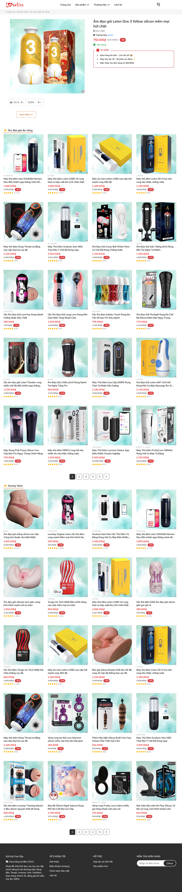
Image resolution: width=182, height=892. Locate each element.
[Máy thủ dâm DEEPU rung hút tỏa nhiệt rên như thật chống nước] (68, 425)
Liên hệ (53, 875)
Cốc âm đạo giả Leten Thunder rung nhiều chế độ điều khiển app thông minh (22, 385)
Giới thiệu (54, 861)
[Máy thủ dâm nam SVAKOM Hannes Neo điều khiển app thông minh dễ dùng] (24, 154)
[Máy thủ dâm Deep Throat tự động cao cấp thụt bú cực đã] (24, 222)
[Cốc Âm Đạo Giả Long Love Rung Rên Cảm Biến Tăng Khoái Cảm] (68, 290)
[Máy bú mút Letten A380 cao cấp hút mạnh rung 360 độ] (112, 154)
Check (170, 863)
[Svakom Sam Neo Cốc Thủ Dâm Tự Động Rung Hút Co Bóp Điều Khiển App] (112, 509)
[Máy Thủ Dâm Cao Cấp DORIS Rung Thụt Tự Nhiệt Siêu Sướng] (112, 357)
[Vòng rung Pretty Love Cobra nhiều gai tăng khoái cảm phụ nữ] (112, 781)
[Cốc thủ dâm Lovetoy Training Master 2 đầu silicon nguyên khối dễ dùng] (24, 781)
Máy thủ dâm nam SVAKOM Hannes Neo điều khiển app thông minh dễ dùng (23, 181)
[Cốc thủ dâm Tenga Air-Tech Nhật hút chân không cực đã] (24, 645)
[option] (47, 56)
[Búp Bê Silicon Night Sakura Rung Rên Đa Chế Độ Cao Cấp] (68, 781)
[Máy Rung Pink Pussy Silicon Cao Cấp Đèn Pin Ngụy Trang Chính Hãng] (24, 425)
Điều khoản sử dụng (59, 866)
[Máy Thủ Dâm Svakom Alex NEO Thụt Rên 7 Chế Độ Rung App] (68, 222)
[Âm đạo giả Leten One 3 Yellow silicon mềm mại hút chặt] (47, 56)
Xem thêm (25, 114)
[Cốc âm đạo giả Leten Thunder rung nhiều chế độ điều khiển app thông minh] (24, 357)
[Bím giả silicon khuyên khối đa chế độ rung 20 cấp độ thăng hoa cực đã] (112, 645)
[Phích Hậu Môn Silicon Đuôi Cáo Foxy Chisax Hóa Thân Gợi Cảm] (112, 713)
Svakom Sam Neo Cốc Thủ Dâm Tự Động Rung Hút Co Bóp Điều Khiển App (110, 537)
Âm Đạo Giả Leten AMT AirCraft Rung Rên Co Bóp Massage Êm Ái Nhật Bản (154, 385)
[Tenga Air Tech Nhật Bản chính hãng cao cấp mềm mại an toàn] (68, 577)
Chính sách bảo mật (59, 870)
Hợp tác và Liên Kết (102, 861)
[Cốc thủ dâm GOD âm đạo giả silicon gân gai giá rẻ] (156, 577)
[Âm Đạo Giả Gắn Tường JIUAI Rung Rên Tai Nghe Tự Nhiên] (156, 222)
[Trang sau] (106, 476)
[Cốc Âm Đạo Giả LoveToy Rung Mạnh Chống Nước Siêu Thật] (24, 290)
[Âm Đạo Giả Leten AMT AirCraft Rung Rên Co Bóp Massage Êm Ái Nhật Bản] (156, 357)
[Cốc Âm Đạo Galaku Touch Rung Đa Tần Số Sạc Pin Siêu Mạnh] (112, 290)
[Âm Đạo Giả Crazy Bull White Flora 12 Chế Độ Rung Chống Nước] (112, 222)
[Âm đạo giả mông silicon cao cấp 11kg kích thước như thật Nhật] (24, 509)
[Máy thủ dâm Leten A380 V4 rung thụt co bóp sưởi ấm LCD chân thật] (68, 154)
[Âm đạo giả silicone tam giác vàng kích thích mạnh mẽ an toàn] (24, 577)
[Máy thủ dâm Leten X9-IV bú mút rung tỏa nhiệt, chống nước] (156, 154)
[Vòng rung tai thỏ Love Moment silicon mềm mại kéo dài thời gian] (68, 713)
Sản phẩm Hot (100, 866)
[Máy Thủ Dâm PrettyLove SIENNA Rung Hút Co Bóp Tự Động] (156, 425)
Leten (110, 35)
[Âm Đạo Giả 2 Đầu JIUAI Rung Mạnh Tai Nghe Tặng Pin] (68, 357)
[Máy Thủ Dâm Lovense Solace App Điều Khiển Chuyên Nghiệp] (112, 425)
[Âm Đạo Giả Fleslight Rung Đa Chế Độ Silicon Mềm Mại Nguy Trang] (156, 290)
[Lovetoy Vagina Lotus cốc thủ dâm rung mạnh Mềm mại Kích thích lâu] (68, 509)
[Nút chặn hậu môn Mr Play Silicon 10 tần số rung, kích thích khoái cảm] (156, 781)
